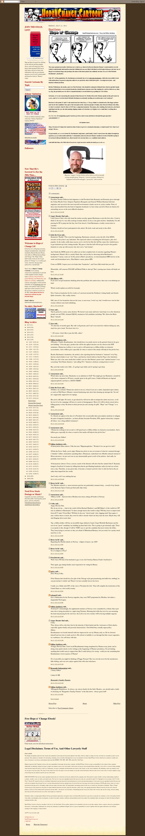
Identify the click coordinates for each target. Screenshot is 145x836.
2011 (28, 340)
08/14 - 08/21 (33, 388)
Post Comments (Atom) (65, 708)
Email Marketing (33, 60)
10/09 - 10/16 (33, 369)
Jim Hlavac (55, 278)
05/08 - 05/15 (33, 430)
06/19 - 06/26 (33, 415)
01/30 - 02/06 (33, 464)
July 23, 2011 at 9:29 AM (57, 616)
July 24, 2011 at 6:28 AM (57, 683)
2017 (28, 325)
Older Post (116, 703)
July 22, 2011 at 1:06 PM (57, 499)
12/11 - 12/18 (33, 347)
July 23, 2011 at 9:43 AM (57, 640)
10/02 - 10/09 (33, 371)
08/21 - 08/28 (33, 386)
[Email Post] (65, 185)
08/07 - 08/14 (33, 391)
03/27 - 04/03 (33, 444)
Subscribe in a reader (31, 137)
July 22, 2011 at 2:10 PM (57, 535)
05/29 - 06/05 (33, 422)
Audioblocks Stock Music (32, 505)
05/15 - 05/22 (33, 427)
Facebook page (39, 284)
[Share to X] (55, 188)
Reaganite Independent (59, 668)
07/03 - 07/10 (33, 410)
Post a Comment (55, 699)
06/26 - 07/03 (33, 413)
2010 (28, 476)
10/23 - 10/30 (33, 364)
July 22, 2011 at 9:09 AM (57, 369)
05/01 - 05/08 (33, 432)
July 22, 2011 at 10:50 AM (57, 440)
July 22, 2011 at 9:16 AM (57, 383)
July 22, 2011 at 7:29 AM (57, 274)
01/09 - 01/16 (33, 471)
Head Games (32, 401)
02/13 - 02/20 (33, 459)
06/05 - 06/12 (33, 420)
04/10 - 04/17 (33, 439)
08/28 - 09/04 (33, 384)
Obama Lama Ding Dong (35, 405)
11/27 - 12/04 (33, 352)
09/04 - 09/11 (33, 381)
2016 (28, 327)
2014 (28, 332)
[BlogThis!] (52, 188)
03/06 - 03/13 (33, 452)
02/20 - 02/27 (33, 457)
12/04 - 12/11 (33, 349)
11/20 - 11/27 (33, 354)
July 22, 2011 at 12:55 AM (57, 212)
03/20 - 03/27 (33, 447)
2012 (28, 337)
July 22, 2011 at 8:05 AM (57, 305)
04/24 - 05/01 (33, 435)
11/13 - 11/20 (33, 357)
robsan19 (54, 595)
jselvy (53, 571)
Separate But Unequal (34, 403)
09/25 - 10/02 (33, 374)
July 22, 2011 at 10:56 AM (57, 479)
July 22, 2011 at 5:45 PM (57, 591)
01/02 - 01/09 (33, 474)
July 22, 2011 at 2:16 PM (57, 553)
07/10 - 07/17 (33, 408)
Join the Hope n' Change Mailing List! (35, 40)
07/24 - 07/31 (33, 396)
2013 (28, 335)
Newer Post (52, 703)
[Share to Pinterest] (60, 188)
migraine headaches (95, 78)
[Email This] (50, 188)
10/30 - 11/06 (33, 362)
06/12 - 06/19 (33, 417)
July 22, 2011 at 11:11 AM (57, 490)
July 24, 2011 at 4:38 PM (57, 694)
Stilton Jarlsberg (57, 340)
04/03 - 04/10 (33, 442)
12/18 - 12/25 (33, 344)
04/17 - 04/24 (33, 437)
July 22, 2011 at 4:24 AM (57, 231)
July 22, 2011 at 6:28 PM (57, 602)
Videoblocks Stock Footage (33, 503)
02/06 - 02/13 (33, 461)
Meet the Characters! (41, 824)
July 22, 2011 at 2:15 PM (57, 544)
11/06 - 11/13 (33, 359)
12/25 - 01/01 (33, 342)
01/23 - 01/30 (33, 466)
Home (85, 703)
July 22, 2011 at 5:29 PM (57, 567)
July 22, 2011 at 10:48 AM (57, 423)
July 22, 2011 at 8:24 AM (57, 319)
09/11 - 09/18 (33, 379)
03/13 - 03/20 (33, 449)
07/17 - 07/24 (33, 398)
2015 (28, 330)
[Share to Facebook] (57, 188)
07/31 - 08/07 (33, 393)
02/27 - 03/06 (33, 454)
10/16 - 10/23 (33, 366)
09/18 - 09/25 (33, 376)
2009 (28, 478)
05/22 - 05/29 (33, 425)
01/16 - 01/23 (33, 469)
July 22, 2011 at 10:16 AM (57, 409)
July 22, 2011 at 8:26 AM (57, 336)
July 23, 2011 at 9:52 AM (57, 664)
